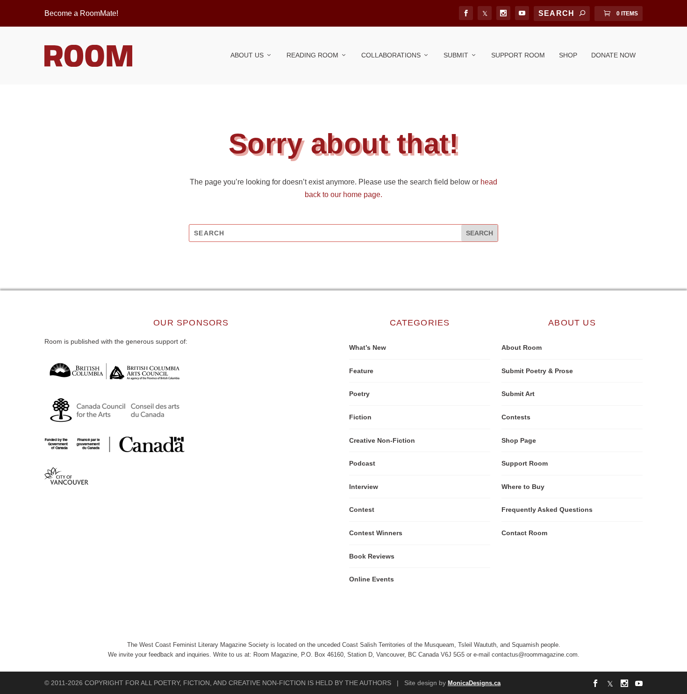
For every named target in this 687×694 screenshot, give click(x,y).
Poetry (359, 393)
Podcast (362, 463)
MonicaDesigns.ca (474, 683)
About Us (247, 55)
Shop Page (518, 440)
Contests (515, 417)
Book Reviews (371, 556)
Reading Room (312, 55)
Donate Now (613, 55)
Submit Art (518, 393)
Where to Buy (522, 486)
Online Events (371, 579)
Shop (568, 55)
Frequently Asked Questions (547, 509)
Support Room (518, 55)
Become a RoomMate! (81, 13)
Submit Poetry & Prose (537, 371)
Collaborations (391, 55)
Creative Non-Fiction (382, 440)
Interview (363, 486)
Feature (361, 371)
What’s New (367, 347)
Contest (361, 509)
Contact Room (524, 533)
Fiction (360, 417)
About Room (521, 347)
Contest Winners (375, 533)
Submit (456, 55)
